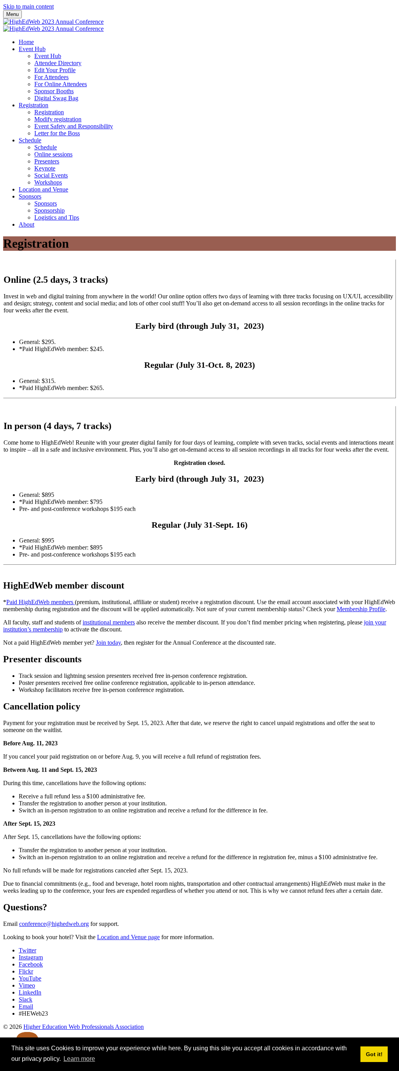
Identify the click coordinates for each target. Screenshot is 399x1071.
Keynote (44, 168)
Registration (33, 105)
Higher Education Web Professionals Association (83, 1026)
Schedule (30, 140)
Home (26, 42)
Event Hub (32, 49)
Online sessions (53, 154)
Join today (108, 642)
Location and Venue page (128, 937)
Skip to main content (28, 6)
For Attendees (51, 77)
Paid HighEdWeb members (40, 602)
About (26, 224)
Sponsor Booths (54, 91)
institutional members (109, 622)
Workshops (48, 182)
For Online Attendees (60, 84)
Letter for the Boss (57, 133)
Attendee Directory (57, 63)
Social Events (51, 175)
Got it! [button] (374, 1054)
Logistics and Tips (56, 217)
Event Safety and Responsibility (73, 126)
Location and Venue (43, 189)
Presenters (46, 161)
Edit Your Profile (55, 70)
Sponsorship (49, 210)
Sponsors (30, 196)
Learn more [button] (79, 1058)
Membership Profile (361, 609)
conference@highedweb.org (54, 923)
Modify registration (57, 119)
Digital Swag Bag (56, 98)
